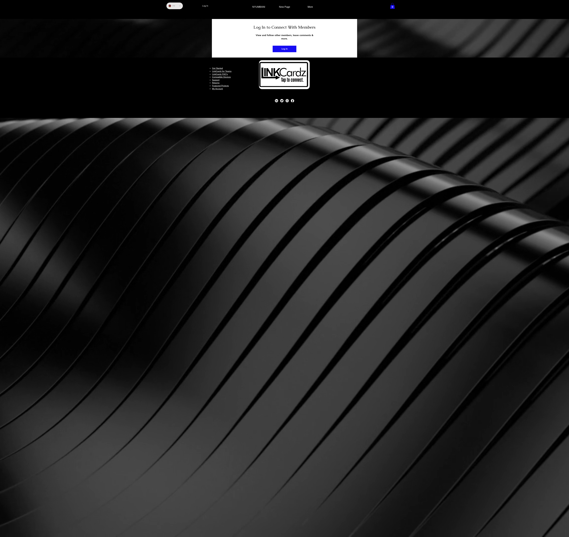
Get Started (217, 68)
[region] (284, 74)
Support (215, 80)
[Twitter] (281, 100)
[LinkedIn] (276, 100)
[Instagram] (287, 100)
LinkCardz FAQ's (220, 74)
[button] (392, 6)
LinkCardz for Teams (221, 71)
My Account (217, 88)
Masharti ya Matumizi (278, 105)
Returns (215, 83)
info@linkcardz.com (348, 82)
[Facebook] (292, 100)
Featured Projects (220, 86)
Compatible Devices (221, 77)
